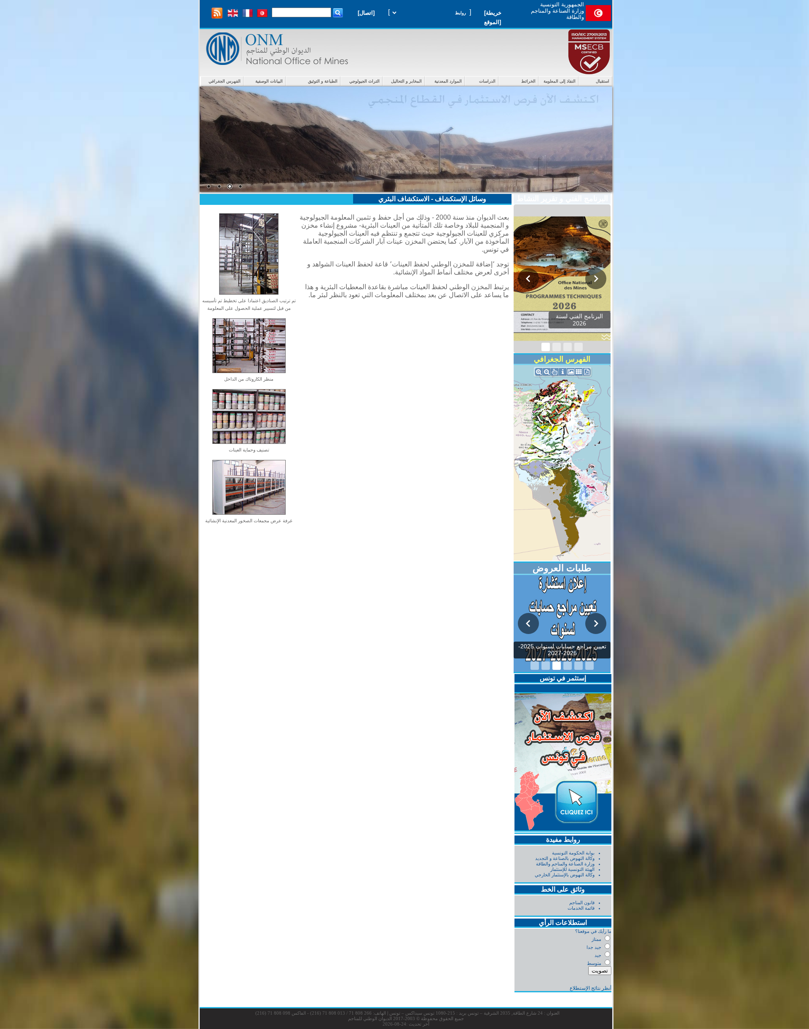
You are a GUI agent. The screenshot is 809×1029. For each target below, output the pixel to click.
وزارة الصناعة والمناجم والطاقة (565, 863)
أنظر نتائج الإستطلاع (590, 988)
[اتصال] (366, 13)
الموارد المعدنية (448, 81)
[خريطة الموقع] (492, 17)
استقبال (602, 81)
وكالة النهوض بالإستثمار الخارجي (565, 874)
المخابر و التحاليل (406, 81)
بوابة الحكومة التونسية (573, 852)
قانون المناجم (582, 902)
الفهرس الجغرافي (225, 81)
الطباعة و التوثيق (323, 81)
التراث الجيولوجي (364, 81)
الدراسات (487, 81)
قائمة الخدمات (581, 908)
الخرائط (528, 81)
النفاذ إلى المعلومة (560, 81)
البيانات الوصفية (269, 81)
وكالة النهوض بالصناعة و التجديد (565, 858)
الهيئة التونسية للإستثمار (572, 869)
